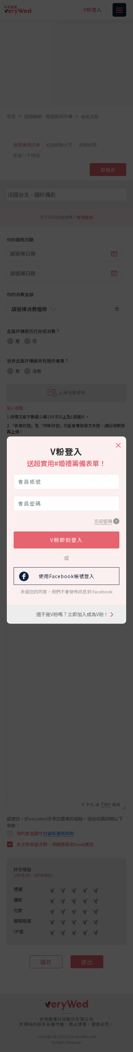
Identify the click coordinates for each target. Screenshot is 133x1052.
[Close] (118, 442)
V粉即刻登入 (66, 539)
